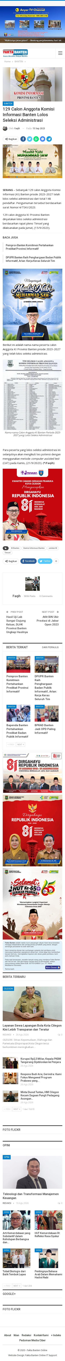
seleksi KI (53, 548)
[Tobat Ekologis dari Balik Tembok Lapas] (16, 1258)
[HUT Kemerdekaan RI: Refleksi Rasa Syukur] (48, 1220)
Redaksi (26, 1335)
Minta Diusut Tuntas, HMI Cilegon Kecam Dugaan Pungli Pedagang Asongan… (40, 1095)
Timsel (7, 553)
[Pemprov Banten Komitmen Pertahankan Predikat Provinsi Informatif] (18, 664)
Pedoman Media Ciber (32, 1340)
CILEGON (8, 988)
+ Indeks (56, 1335)
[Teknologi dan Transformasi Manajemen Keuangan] (32, 1172)
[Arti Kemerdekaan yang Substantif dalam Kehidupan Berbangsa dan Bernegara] (16, 1220)
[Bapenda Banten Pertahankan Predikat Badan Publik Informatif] (18, 713)
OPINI (6, 1157)
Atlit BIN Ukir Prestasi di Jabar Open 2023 (48, 620)
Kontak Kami (41, 1335)
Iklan (16, 1335)
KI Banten (15, 548)
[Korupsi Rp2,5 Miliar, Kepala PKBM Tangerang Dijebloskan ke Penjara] (10, 1063)
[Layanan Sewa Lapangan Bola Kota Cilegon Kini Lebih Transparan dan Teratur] (32, 1004)
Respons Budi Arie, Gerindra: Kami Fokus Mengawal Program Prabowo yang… (41, 1077)
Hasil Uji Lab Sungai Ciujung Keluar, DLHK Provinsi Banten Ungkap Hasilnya (17, 624)
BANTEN (8, 103)
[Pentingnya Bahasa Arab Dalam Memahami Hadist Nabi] (48, 1258)
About (7, 1335)
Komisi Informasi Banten (34, 548)
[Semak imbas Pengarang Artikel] (32, 583)
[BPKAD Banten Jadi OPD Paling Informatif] (46, 713)
